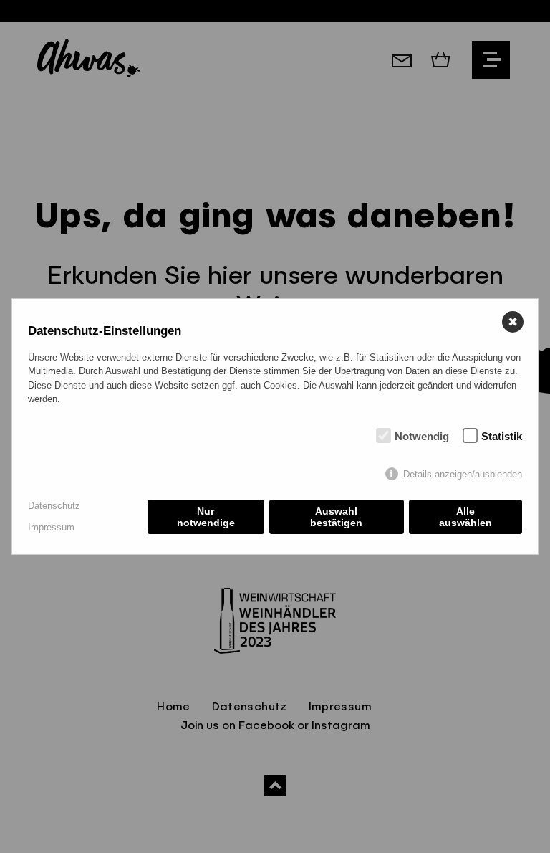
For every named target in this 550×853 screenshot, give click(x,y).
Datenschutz (54, 505)
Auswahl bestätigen (336, 516)
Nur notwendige (206, 516)
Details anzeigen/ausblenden (462, 474)
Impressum (51, 527)
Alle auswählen (465, 516)
